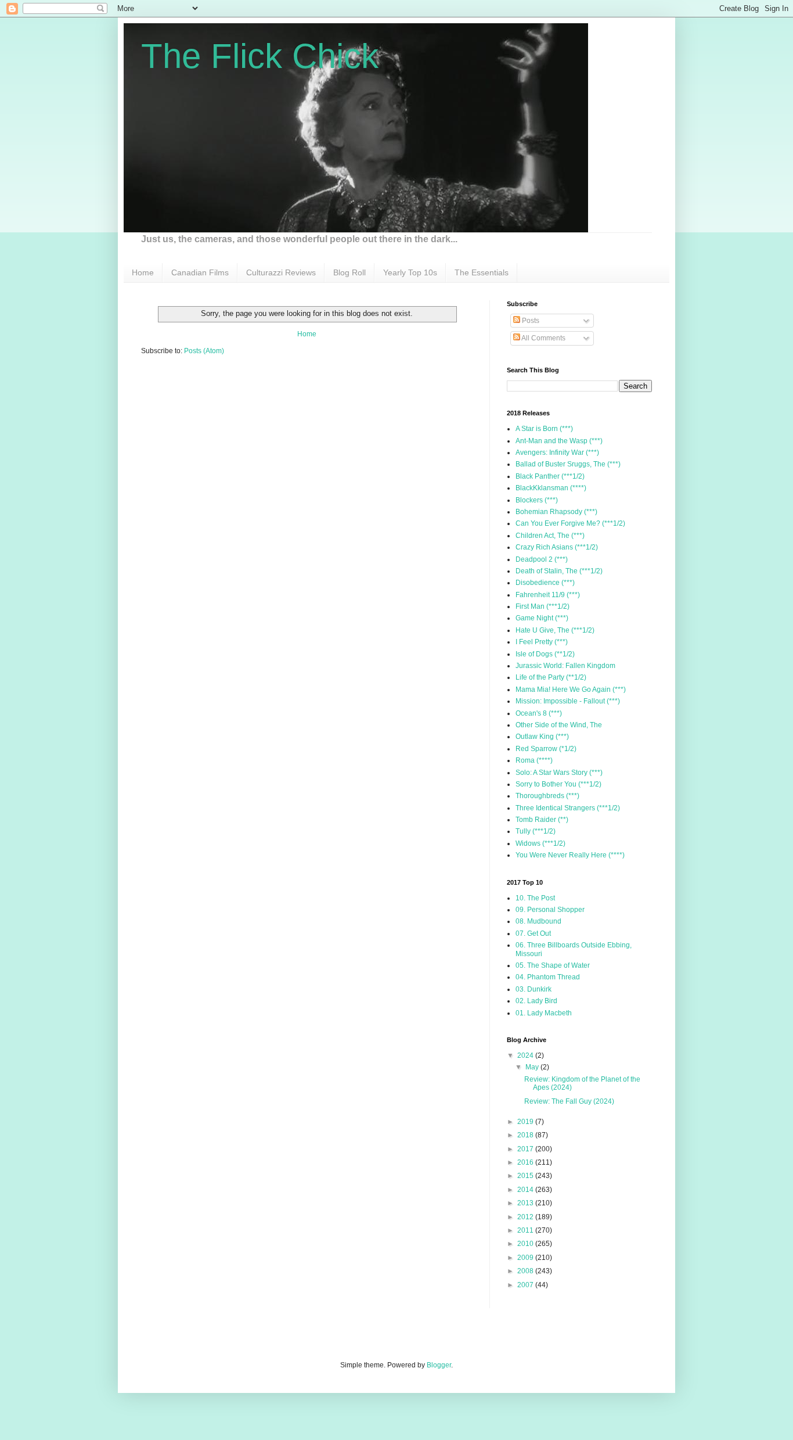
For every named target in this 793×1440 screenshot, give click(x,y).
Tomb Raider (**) (542, 820)
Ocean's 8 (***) (539, 713)
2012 (526, 1217)
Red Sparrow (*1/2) (546, 749)
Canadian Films (200, 272)
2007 (526, 1285)
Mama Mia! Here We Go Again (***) (571, 689)
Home (143, 272)
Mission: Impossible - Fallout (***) (568, 701)
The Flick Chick (260, 56)
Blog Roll (349, 272)
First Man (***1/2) (542, 606)
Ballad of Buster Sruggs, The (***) (568, 464)
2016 (526, 1162)
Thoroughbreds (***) (547, 796)
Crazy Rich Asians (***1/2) (557, 547)
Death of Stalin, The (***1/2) (559, 571)
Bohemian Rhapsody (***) (556, 512)
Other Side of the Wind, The (559, 725)
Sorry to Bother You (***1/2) (558, 784)
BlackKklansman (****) (551, 488)
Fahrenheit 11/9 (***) (548, 595)
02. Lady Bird (536, 1001)
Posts (529, 321)
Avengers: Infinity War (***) (557, 452)
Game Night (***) (542, 618)
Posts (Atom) (204, 351)
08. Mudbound (538, 921)
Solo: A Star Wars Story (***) (559, 773)
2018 (526, 1135)
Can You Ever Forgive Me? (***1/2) (570, 523)
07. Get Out (533, 933)
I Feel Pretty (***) (542, 642)
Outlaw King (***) (542, 736)
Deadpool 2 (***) (542, 559)
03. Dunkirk (534, 989)
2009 (526, 1258)
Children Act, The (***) (550, 536)
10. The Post (535, 898)
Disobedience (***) (545, 583)
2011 (526, 1230)
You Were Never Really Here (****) (570, 855)
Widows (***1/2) (540, 843)
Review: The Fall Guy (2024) (569, 1101)
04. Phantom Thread (548, 977)
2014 (526, 1190)
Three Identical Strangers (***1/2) (568, 808)
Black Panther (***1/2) (550, 476)
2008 (526, 1271)
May (532, 1067)
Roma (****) (534, 760)
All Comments (542, 338)
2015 (526, 1176)
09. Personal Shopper (550, 910)
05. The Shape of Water (553, 965)
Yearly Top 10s (410, 272)
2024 (526, 1055)
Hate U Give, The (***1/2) (555, 630)
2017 (526, 1149)
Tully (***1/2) (536, 831)
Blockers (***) (537, 500)
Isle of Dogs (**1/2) (545, 654)
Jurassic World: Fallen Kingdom (565, 666)
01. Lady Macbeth (544, 1013)
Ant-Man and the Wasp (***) (559, 441)
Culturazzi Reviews (281, 272)
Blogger (439, 1365)
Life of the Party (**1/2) (551, 677)
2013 (526, 1203)
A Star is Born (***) (544, 429)
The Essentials (482, 272)
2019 (526, 1122)
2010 (526, 1244)
